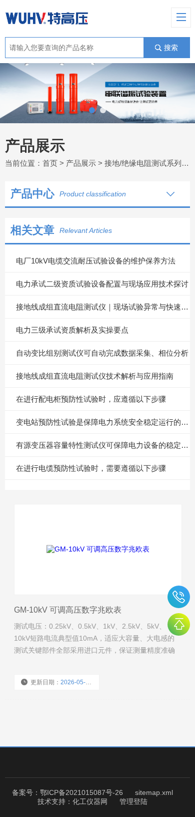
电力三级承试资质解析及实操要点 (72, 330)
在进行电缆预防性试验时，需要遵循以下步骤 (91, 468)
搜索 (171, 48)
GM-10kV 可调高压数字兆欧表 (68, 610)
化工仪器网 (90, 801)
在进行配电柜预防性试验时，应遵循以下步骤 (91, 399)
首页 (50, 163)
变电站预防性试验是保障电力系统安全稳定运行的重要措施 (103, 422)
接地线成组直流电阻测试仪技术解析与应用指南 (95, 376)
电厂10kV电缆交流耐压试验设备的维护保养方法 (96, 260)
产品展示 (81, 163)
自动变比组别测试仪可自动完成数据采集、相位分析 (102, 353)
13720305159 (179, 597)
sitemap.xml (154, 792)
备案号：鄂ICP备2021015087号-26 (67, 792)
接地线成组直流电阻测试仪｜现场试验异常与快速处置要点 (103, 307)
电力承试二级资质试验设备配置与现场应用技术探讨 (102, 284)
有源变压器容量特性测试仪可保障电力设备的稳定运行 (103, 445)
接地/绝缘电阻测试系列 (143, 163)
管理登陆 (134, 801)
